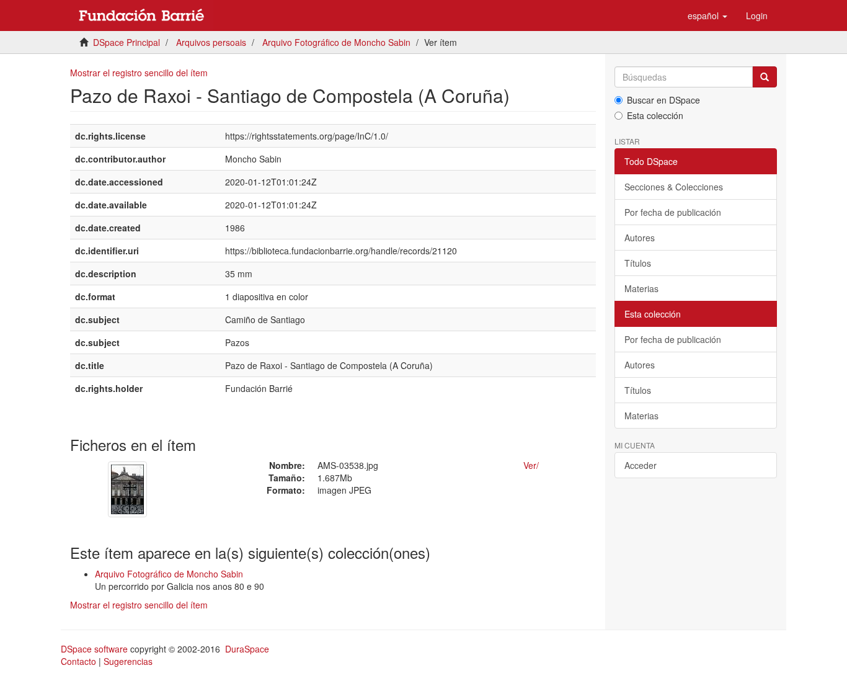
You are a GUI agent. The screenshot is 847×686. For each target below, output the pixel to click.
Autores (639, 237)
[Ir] (764, 76)
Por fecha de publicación (672, 212)
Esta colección (655, 115)
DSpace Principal (126, 42)
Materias (641, 288)
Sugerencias (128, 661)
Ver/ (531, 465)
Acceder (640, 465)
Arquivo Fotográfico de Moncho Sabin (336, 42)
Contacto (78, 661)
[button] (707, 15)
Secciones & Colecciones (673, 186)
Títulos (637, 263)
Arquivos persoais (211, 42)
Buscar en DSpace (663, 100)
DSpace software (94, 649)
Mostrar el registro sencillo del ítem (139, 72)
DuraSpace (247, 649)
